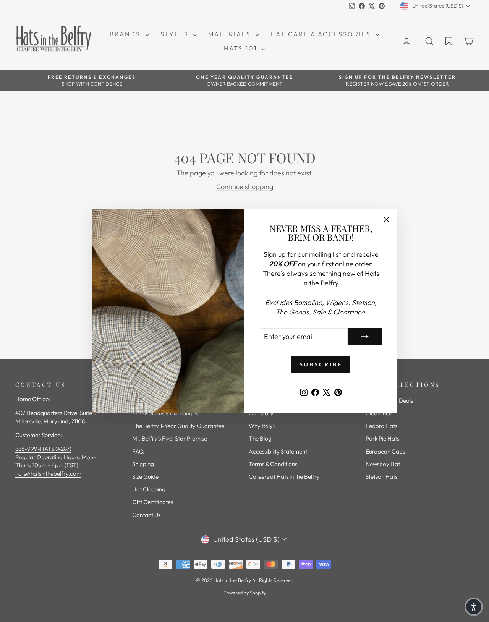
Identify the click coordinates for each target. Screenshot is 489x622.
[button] (474, 607)
